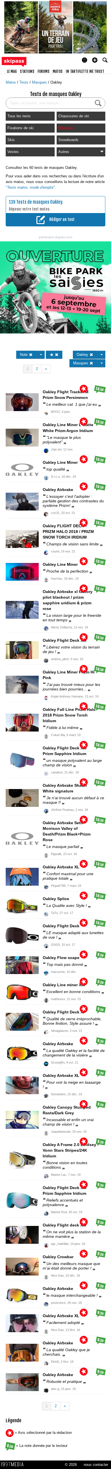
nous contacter (96, 1464)
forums (44, 71)
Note (24, 354)
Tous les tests (19, 116)
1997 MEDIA (14, 1464)
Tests (24, 82)
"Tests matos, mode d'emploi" (30, 187)
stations (27, 71)
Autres (63, 152)
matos (58, 71)
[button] (95, 60)
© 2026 (71, 1464)
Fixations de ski (20, 128)
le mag (12, 71)
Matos (11, 82)
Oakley (56, 82)
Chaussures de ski (73, 116)
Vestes (13, 152)
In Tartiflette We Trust (85, 71)
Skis (11, 140)
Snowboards (68, 140)
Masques (40, 82)
